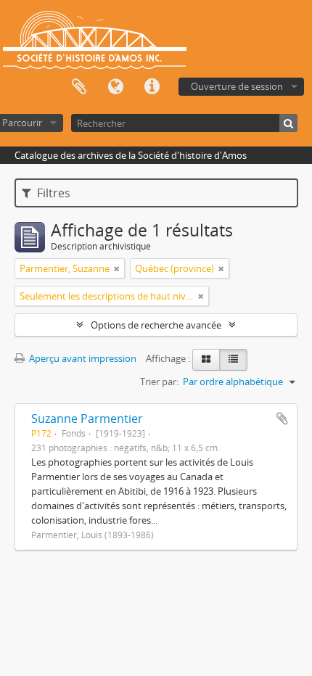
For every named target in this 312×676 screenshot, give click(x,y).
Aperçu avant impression (81, 358)
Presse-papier (79, 87)
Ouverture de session (237, 86)
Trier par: (159, 381)
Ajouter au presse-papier (282, 418)
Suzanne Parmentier (87, 418)
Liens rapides (152, 87)
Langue (115, 87)
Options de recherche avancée (156, 324)
